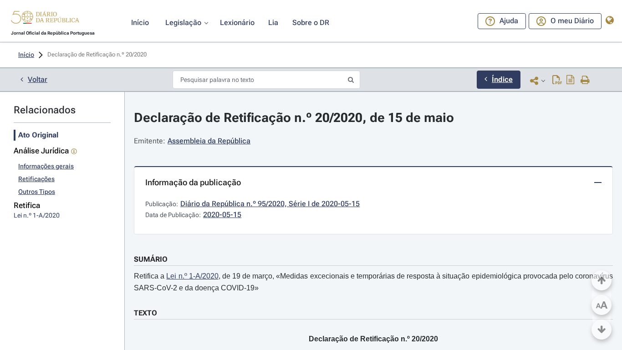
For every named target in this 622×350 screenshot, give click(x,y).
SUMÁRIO (151, 259)
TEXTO (145, 313)
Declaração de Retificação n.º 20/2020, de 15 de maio (294, 117)
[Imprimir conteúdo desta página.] (585, 80)
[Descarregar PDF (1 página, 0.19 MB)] (557, 80)
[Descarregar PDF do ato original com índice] (570, 80)
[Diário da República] (45, 19)
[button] (45, 18)
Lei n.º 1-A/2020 (192, 276)
